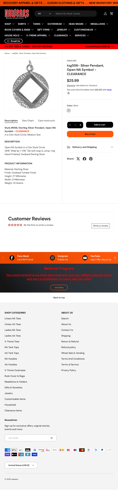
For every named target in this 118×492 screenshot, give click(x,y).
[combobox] (66, 13)
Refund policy (68, 347)
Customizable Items (15, 399)
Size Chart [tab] (28, 120)
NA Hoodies (11, 358)
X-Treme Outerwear (15, 370)
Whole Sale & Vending (72, 353)
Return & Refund (70, 341)
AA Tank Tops (12, 353)
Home (7, 53)
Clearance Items (13, 410)
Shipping (71, 85)
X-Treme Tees (12, 341)
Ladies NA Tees (13, 329)
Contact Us (67, 329)
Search (65, 318)
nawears (14, 479)
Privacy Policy (68, 370)
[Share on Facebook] (84, 159)
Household (10, 404)
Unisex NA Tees (13, 318)
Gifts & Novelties (13, 387)
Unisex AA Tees (13, 324)
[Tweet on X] (78, 159)
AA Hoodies (11, 364)
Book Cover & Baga (15, 376)
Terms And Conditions (73, 358)
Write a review (100, 225)
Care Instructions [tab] (48, 120)
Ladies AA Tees (13, 335)
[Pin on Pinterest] (91, 159)
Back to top (59, 297)
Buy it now (90, 134)
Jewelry (9, 393)
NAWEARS (71, 60)
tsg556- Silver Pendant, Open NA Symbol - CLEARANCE (29, 53)
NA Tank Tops (12, 347)
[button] (112, 13)
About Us (66, 324)
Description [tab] (11, 120)
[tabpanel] (31, 158)
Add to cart (99, 124)
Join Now (59, 287)
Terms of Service (70, 364)
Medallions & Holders (16, 381)
